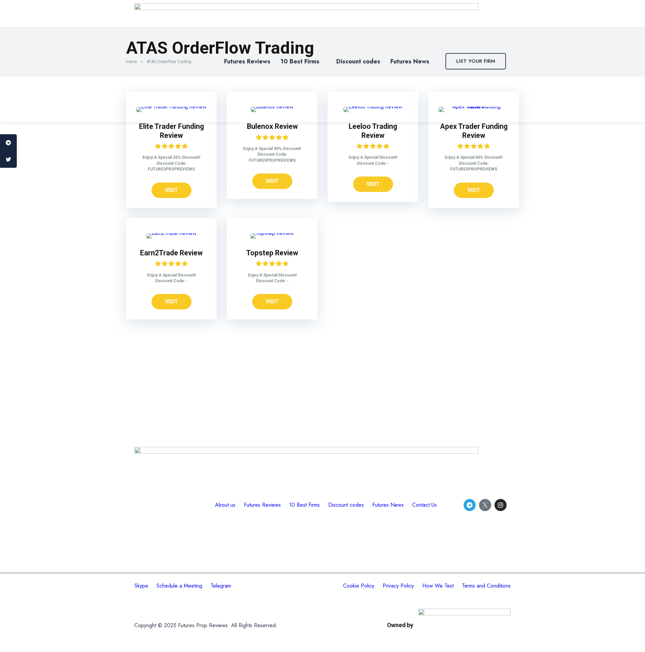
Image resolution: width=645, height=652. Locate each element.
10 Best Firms (300, 61)
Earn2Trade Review (171, 253)
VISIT (171, 190)
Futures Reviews (247, 61)
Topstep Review (272, 253)
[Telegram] (470, 505)
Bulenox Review (272, 126)
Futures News (409, 61)
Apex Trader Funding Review (474, 131)
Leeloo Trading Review (373, 131)
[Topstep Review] (272, 233)
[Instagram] (500, 505)
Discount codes (358, 61)
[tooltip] (8, 142)
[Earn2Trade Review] (171, 233)
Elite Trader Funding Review (171, 131)
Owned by (400, 625)
